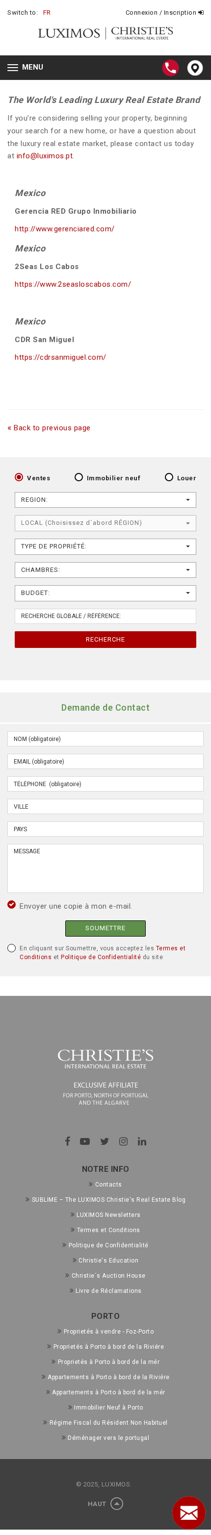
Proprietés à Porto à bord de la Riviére (108, 1346)
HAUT (98, 1504)
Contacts (108, 1184)
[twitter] (105, 1141)
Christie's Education (108, 1260)
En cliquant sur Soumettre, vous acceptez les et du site (102, 953)
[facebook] (68, 1141)
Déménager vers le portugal (108, 1438)
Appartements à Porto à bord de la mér (108, 1392)
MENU (27, 68)
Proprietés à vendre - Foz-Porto (109, 1331)
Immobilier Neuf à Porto (108, 1407)
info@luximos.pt (45, 155)
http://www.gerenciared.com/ (65, 228)
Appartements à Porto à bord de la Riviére (109, 1377)
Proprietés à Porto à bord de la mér (108, 1362)
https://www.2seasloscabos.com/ (73, 284)
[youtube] (85, 1141)
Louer (187, 478)
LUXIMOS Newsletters (109, 1215)
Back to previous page (49, 427)
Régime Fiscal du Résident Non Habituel (109, 1422)
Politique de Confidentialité (101, 957)
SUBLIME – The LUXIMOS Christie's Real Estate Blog (108, 1199)
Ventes (38, 478)
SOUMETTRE (105, 928)
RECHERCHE (105, 639)
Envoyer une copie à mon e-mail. (76, 906)
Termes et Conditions (108, 1230)
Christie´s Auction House (109, 1275)
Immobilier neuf (114, 478)
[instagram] (123, 1141)
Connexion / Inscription (162, 12)
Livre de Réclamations (109, 1290)
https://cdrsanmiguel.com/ (60, 357)
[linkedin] (142, 1141)
